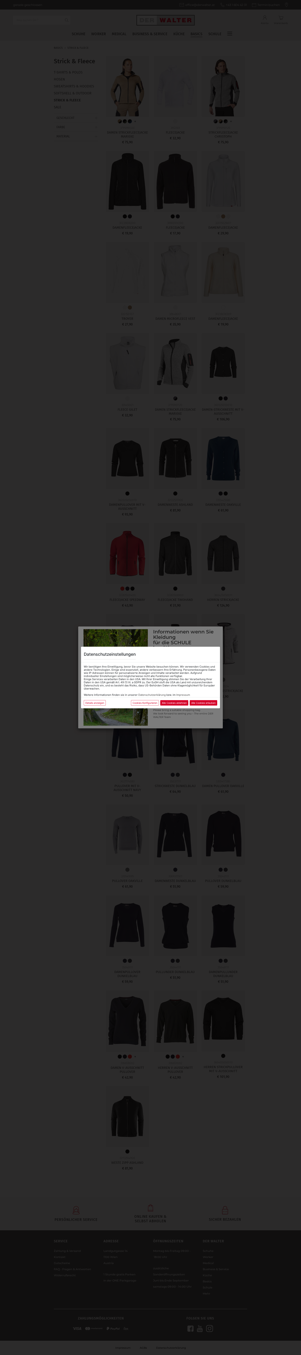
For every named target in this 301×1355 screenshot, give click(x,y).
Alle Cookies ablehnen (174, 702)
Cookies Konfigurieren (145, 702)
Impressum (183, 694)
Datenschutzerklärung (152, 694)
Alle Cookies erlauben (203, 702)
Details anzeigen (94, 702)
